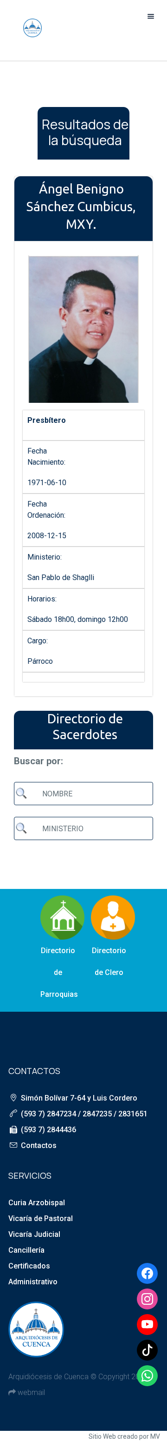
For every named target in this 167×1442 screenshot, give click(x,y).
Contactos (39, 1145)
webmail (30, 1392)
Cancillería (26, 1250)
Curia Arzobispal (36, 1202)
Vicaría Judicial (34, 1234)
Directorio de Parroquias (59, 972)
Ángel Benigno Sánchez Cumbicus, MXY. (81, 206)
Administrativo (33, 1281)
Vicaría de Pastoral (40, 1218)
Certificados (29, 1266)
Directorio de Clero (109, 961)
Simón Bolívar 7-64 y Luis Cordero (79, 1098)
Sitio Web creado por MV (124, 1436)
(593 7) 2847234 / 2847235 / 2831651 (84, 1113)
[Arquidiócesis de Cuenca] (32, 28)
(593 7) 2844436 (48, 1129)
